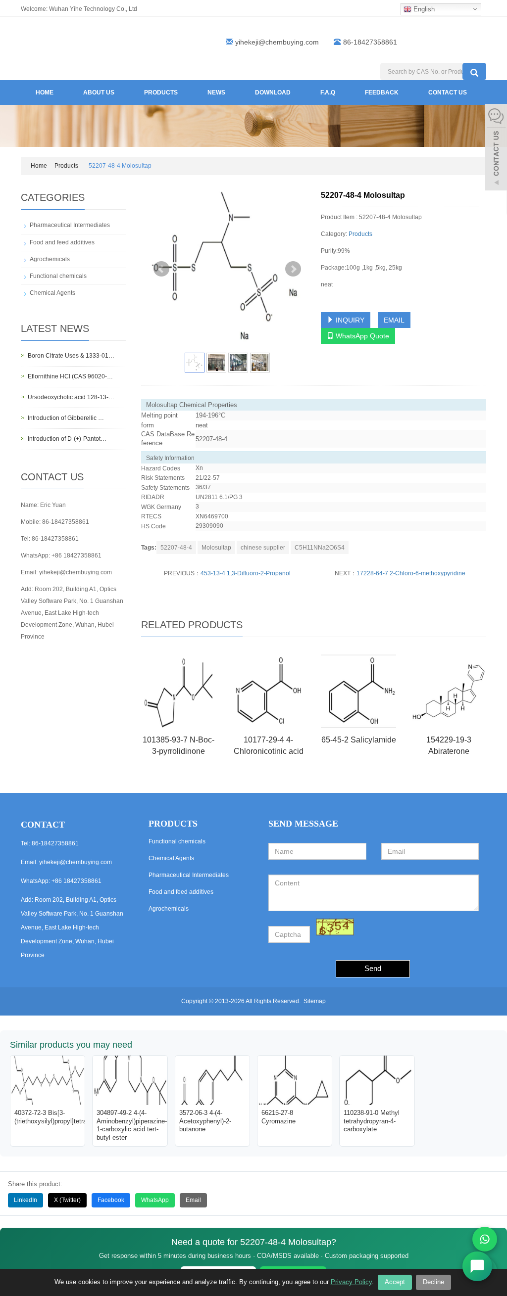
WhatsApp (155, 1200)
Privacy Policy (351, 1282)
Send (372, 968)
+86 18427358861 (76, 555)
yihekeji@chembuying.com (277, 42)
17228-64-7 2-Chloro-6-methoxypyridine (410, 573)
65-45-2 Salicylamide (358, 740)
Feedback (382, 92)
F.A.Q (327, 92)
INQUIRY (349, 320)
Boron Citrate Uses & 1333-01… (71, 355)
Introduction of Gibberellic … (66, 418)
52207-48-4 (176, 547)
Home (44, 92)
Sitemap (315, 1001)
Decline (433, 1282)
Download (273, 92)
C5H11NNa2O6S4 (320, 547)
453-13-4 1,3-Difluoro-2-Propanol (246, 573)
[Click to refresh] (335, 927)
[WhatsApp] (484, 1239)
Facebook (111, 1200)
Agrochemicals (50, 259)
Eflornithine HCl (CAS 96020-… (70, 376)
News (216, 92)
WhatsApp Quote (361, 336)
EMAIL (394, 320)
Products (161, 92)
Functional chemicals (58, 276)
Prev (161, 269)
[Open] (496, 148)
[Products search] (474, 71)
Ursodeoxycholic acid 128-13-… (71, 397)
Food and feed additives (62, 242)
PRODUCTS (173, 824)
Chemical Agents (52, 292)
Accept (395, 1282)
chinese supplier (263, 547)
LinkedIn (25, 1200)
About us (98, 92)
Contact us (447, 92)
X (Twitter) (67, 1200)
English (423, 9)
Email (193, 1200)
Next (293, 269)
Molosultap (216, 547)
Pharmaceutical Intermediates (70, 225)
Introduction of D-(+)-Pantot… (67, 438)
